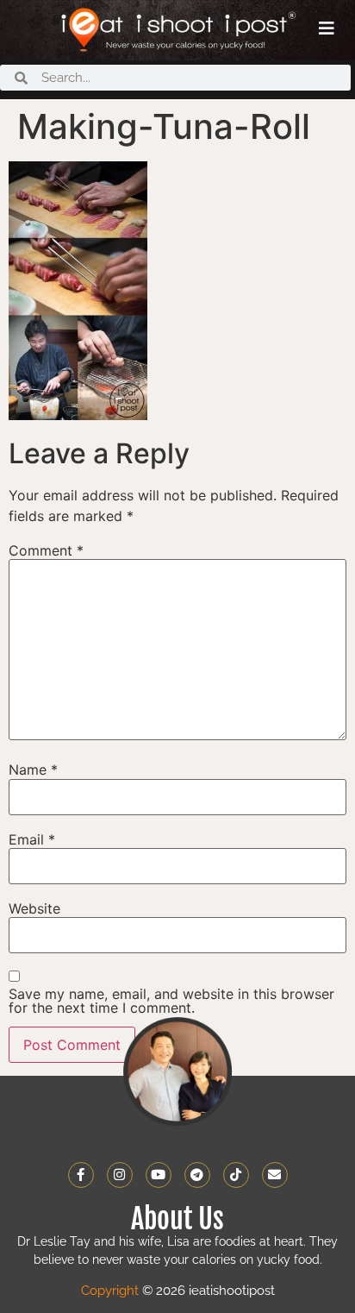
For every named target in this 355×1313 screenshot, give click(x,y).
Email (32, 839)
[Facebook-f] (81, 1175)
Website (34, 908)
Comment (46, 550)
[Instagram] (120, 1175)
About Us (177, 1219)
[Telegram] (197, 1175)
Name (33, 769)
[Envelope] (275, 1175)
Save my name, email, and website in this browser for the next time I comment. (171, 1001)
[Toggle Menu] (326, 28)
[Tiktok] (236, 1175)
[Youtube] (158, 1175)
